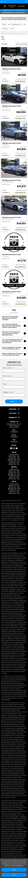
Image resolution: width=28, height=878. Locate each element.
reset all (12, 28)
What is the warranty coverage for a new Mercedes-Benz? (12, 354)
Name (7, 367)
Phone (4, 384)
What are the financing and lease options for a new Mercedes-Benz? (11, 333)
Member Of (13, 417)
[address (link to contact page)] (1, 1)
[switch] (26, 1)
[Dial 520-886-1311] (5, 1)
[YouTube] (16, 448)
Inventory (13, 409)
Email (7, 376)
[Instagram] (14, 448)
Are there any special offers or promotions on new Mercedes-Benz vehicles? (12, 341)
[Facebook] (11, 448)
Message (8, 392)
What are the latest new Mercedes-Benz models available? (10, 318)
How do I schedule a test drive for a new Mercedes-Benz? (12, 348)
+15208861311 (14, 432)
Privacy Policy (20, 865)
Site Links (13, 413)
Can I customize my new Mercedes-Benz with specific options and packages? (11, 325)
